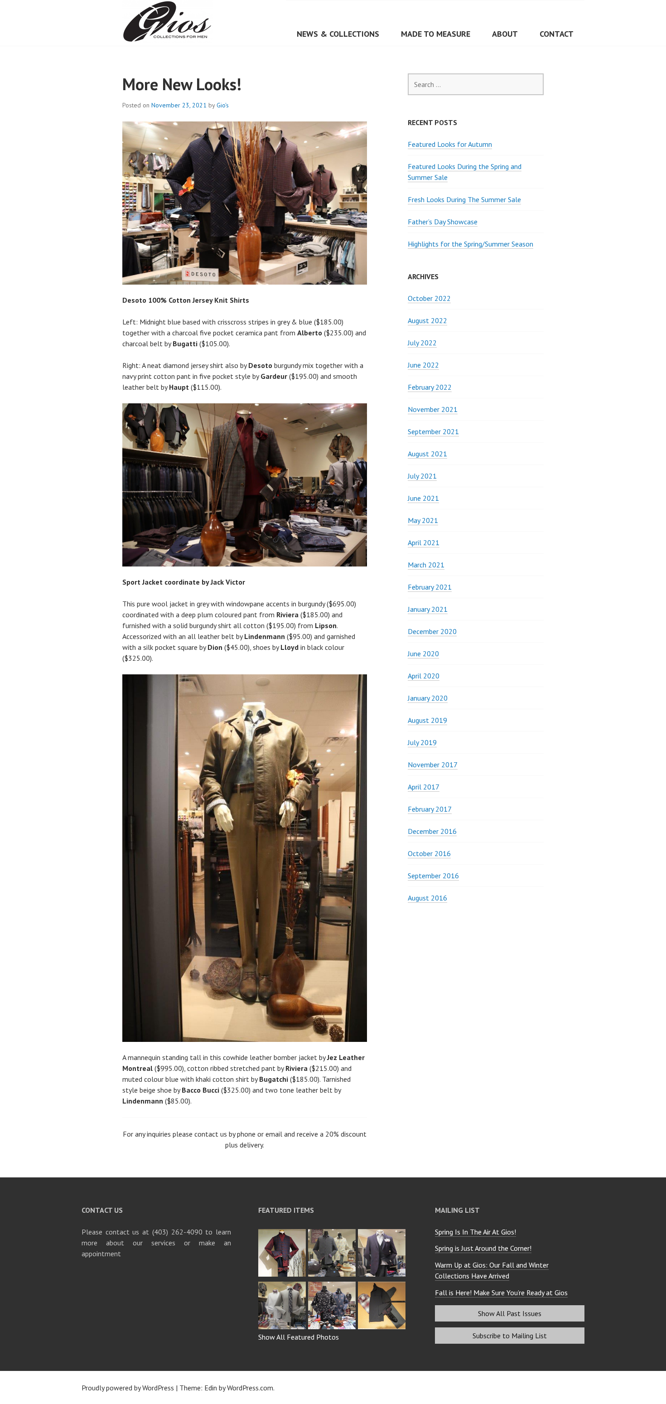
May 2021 (423, 520)
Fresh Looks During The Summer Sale (464, 199)
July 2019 (422, 742)
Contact (557, 34)
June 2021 (423, 498)
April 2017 (423, 786)
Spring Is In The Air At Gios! (475, 1231)
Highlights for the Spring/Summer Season (470, 243)
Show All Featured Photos (298, 1336)
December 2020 (432, 631)
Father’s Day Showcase (443, 221)
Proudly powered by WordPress (128, 1387)
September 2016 (433, 875)
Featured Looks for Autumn (450, 144)
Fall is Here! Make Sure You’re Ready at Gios (501, 1292)
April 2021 (423, 542)
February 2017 (430, 808)
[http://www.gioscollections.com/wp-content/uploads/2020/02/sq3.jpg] (333, 1231)
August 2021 (427, 453)
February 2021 (430, 586)
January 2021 (428, 609)
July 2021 (422, 475)
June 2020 (423, 653)
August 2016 (427, 897)
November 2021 (433, 409)
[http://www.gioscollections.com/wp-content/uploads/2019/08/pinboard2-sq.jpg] (383, 1284)
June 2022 (423, 364)
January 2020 (428, 697)
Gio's (223, 105)
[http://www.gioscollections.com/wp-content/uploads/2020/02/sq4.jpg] (283, 1231)
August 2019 (427, 720)
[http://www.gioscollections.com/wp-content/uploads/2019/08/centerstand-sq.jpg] (333, 1284)
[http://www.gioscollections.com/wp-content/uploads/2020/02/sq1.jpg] (283, 1284)
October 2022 (429, 298)
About (505, 34)
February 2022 (430, 387)
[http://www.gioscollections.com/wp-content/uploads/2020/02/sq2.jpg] (383, 1231)
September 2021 (433, 431)
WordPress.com (250, 1387)
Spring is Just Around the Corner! (483, 1248)
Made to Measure (435, 34)
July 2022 (422, 342)
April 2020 (423, 675)
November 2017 (433, 764)
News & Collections (338, 34)
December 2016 (432, 831)
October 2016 (429, 853)
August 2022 (427, 320)
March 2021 (426, 564)
